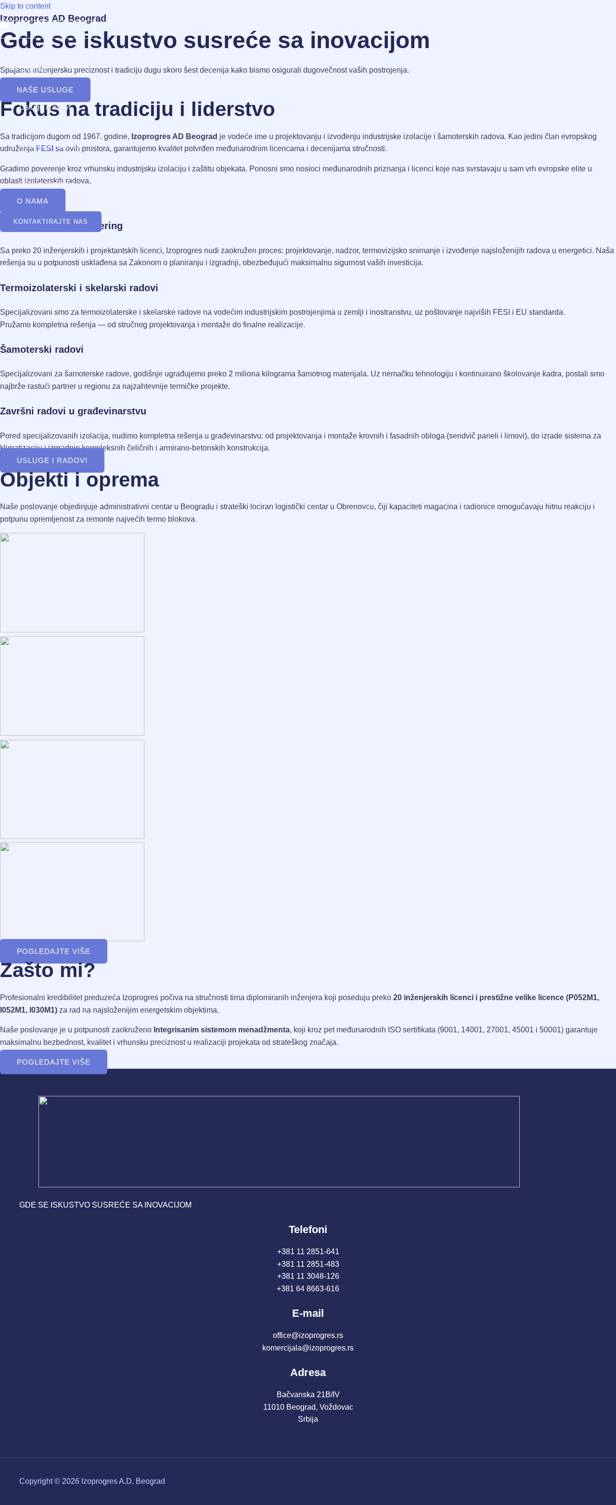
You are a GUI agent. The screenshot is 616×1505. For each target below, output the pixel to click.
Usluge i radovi (45, 107)
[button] (51, 221)
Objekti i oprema (47, 184)
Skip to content (25, 6)
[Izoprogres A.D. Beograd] (48, 36)
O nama (32, 68)
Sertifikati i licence (50, 145)
